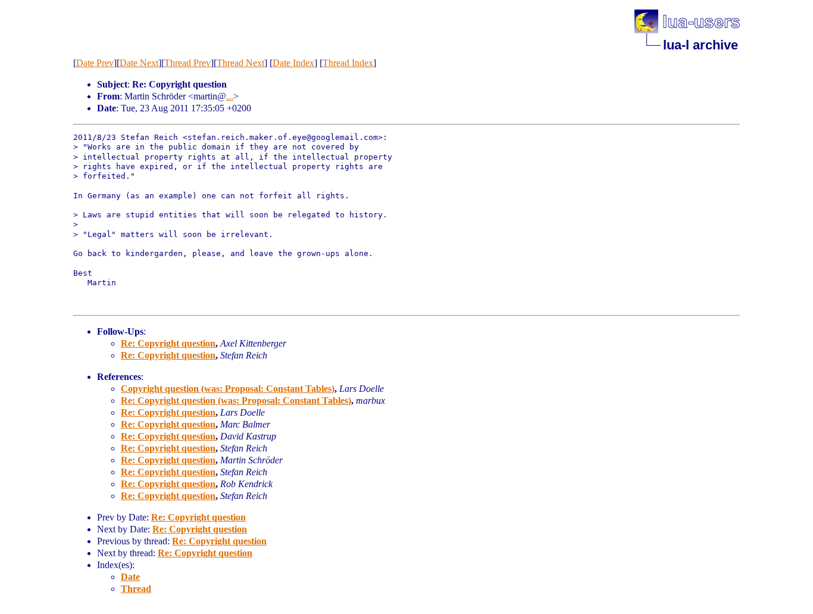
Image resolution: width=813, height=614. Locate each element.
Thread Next (240, 63)
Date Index (293, 63)
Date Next (139, 63)
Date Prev (95, 63)
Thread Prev (187, 63)
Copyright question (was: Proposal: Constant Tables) (227, 389)
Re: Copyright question (168, 343)
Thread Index (348, 63)
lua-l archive (700, 45)
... (229, 96)
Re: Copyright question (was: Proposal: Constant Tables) (236, 400)
